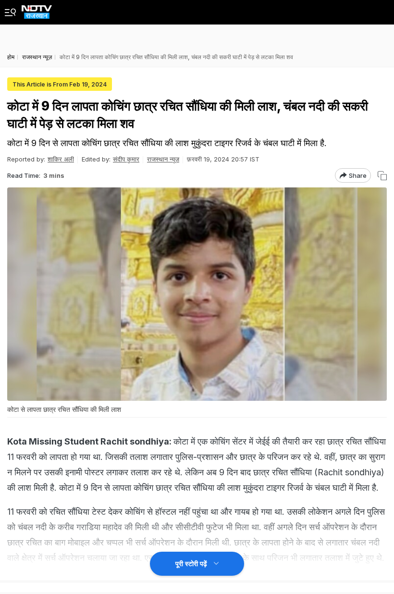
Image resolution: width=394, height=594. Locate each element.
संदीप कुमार (126, 159)
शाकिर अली (61, 159)
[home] (37, 9)
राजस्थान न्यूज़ (163, 159)
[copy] (382, 175)
